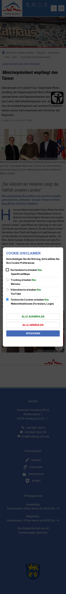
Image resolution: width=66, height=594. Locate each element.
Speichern (33, 333)
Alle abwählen (33, 325)
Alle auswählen (33, 316)
